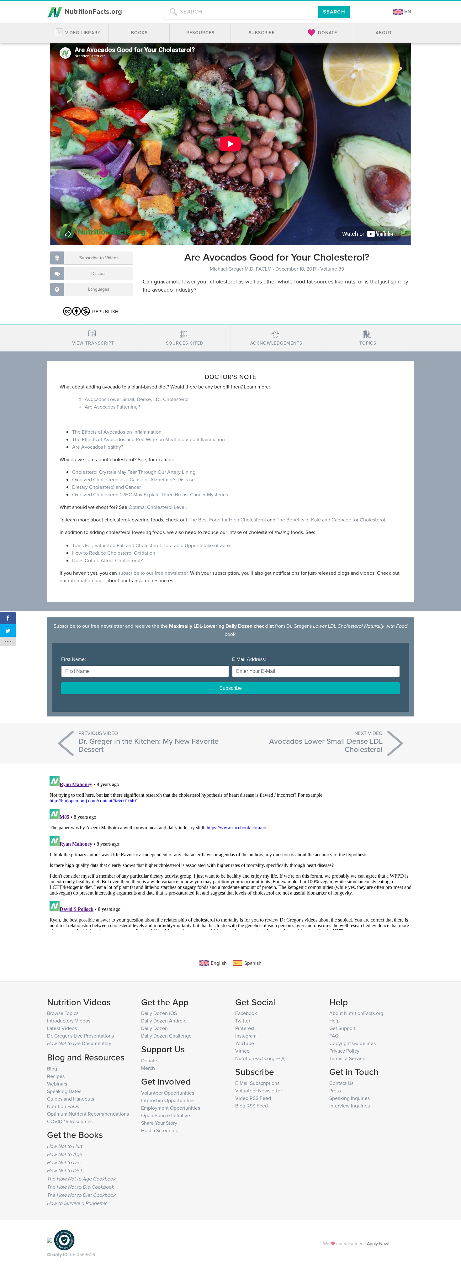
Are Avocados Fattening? (112, 406)
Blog (52, 1068)
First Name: (75, 659)
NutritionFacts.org (92, 11)
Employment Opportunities (170, 1107)
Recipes (56, 1076)
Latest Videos (62, 1028)
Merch (148, 1068)
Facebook (246, 1013)
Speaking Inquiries (349, 1098)
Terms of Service (347, 1058)
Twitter (242, 1020)
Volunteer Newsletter (258, 1090)
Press (335, 1090)
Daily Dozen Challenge (166, 1035)
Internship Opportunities (167, 1100)
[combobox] (240, 12)
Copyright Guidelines (352, 1043)
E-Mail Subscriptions (257, 1083)
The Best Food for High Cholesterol (227, 519)
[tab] (93, 338)
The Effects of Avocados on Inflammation (117, 431)
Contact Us (341, 1083)
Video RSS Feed (253, 1098)
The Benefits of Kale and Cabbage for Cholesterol (331, 519)
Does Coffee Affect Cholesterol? (107, 560)
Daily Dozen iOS (159, 1013)
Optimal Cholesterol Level (157, 507)
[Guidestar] (49, 1239)
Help (334, 1020)
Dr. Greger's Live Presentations (80, 1035)
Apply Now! (378, 1243)
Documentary (79, 1043)
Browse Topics (62, 1013)
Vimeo (242, 1050)
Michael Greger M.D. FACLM (241, 268)
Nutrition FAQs (63, 1106)
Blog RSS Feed (251, 1105)
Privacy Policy (344, 1050)
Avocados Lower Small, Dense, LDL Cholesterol (136, 399)
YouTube (244, 1043)
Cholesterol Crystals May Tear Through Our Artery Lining (133, 471)
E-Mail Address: (250, 659)
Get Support (342, 1028)
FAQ (334, 1035)
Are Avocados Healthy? (97, 446)
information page (86, 580)
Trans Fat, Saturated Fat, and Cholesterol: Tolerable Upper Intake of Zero (151, 545)
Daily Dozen (154, 1028)
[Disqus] (230, 852)
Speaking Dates (64, 1091)
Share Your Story (159, 1122)
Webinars (57, 1083)
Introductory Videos (68, 1020)
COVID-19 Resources (70, 1121)
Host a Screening (159, 1130)
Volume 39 (332, 268)
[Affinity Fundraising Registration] (64, 1239)
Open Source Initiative (165, 1115)
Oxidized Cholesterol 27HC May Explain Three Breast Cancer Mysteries (150, 494)
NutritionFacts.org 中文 (260, 1058)
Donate (149, 1060)
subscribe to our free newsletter (153, 572)
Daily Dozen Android (164, 1020)
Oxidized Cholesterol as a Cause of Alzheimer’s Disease (133, 479)
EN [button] (407, 11)
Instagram (246, 1035)
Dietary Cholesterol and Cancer (106, 486)
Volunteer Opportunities (167, 1092)
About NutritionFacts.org (356, 1013)
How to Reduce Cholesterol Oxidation (113, 552)
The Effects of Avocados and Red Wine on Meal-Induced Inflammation (148, 439)
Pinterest (245, 1028)
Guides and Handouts (70, 1098)
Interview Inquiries (349, 1105)
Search (334, 11)
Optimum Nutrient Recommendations (88, 1113)
